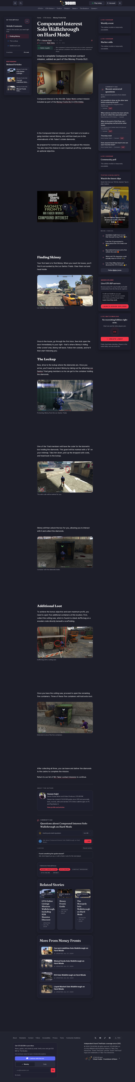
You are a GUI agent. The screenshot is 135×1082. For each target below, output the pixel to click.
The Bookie (84, 8)
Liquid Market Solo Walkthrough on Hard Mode (69, 988)
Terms (62, 1038)
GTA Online (49, 8)
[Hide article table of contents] (27, 21)
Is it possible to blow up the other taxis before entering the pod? (114, 101)
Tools (59, 8)
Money (56, 872)
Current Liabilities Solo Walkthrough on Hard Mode (71, 949)
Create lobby (116, 339)
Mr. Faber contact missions (65, 777)
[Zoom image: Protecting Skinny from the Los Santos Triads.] (65, 395)
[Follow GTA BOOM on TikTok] (105, 1038)
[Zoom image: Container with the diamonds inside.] (65, 552)
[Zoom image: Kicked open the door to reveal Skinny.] (65, 78)
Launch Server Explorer (115, 306)
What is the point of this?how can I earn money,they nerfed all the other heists (114, 123)
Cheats (67, 8)
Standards (22, 1038)
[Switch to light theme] (120, 3)
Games (94, 8)
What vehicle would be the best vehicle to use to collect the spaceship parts (115, 114)
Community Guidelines (73, 1038)
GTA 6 (40, 8)
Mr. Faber (67, 99)
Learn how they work (110, 300)
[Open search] (20, 3)
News (74, 8)
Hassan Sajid (47, 40)
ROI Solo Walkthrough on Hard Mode (70, 975)
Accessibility (46, 1038)
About (15, 1038)
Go (53, 1070)
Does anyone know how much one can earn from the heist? (114, 144)
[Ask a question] (92, 40)
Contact (30, 1038)
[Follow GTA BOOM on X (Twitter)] (95, 1038)
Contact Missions (80, 869)
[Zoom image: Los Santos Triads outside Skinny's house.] (65, 290)
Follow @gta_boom (114, 270)
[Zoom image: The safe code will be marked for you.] (65, 477)
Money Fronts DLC (64, 102)
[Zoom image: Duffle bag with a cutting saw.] (65, 642)
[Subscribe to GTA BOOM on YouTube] (100, 1038)
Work (73, 99)
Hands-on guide (45, 48)
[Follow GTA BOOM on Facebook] (110, 1038)
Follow (38, 1038)
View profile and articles (55, 807)
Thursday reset (106, 136)
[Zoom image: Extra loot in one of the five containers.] (65, 717)
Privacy (55, 1038)
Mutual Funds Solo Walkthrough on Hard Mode (69, 962)
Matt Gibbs (51, 43)
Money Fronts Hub (59, 18)
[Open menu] (15, 3)
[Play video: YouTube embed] (65, 206)
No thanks (18, 1075)
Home (39, 18)
